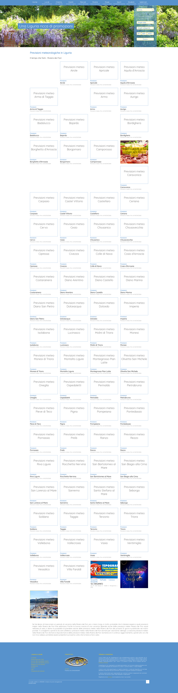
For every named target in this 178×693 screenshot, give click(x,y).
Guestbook (34, 666)
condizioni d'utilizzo (103, 662)
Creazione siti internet (37, 671)
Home (34, 2)
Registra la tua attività (38, 664)
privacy (110, 677)
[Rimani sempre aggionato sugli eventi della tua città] (134, 587)
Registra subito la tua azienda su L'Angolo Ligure (134, 152)
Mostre (95, 3)
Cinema (59, 3)
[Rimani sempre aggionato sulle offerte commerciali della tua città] (44, 618)
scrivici (67, 669)
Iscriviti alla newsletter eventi (39, 661)
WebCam (143, 3)
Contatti (33, 658)
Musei (107, 3)
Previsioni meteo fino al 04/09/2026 (72, 75)
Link (32, 669)
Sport (119, 3)
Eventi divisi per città (37, 659)
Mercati (83, 3)
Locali (47, 3)
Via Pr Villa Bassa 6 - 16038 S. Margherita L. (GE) (104, 583)
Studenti (131, 3)
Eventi (71, 3)
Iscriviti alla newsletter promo (40, 663)
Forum (33, 668)
